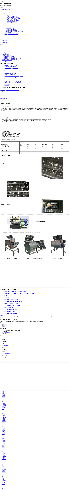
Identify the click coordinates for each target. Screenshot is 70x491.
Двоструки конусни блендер (12, 21)
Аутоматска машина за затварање (10, 29)
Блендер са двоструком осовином (12, 19)
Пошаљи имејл (3, 336)
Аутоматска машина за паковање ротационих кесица (14, 31)
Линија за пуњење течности (9, 37)
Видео (3, 39)
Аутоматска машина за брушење (10, 24)
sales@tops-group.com (6, 332)
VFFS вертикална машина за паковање (11, 34)
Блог (3, 41)
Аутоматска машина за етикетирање (11, 30)
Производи (4, 12)
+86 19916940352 (5, 361)
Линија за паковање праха (9, 28)
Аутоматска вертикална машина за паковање (12, 71)
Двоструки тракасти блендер (12, 16)
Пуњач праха (7, 85)
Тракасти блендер (8, 13)
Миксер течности (8, 32)
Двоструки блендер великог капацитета (13, 18)
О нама (3, 38)
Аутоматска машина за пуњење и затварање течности (14, 79)
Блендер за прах (7, 14)
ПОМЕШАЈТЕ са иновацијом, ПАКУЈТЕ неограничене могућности (20, 293)
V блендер (8, 15)
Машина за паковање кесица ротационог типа (13, 82)
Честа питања (4, 40)
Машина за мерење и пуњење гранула (11, 26)
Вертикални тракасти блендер (12, 22)
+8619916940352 (5, 345)
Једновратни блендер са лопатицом (13, 17)
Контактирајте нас (5, 42)
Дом (3, 11)
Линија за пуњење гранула (9, 36)
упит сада (2, 322)
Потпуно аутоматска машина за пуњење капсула (13, 27)
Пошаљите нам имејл (4, 98)
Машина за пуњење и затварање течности (12, 33)
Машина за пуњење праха (9, 25)
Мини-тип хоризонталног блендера (13, 20)
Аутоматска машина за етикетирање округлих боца (13, 77)
